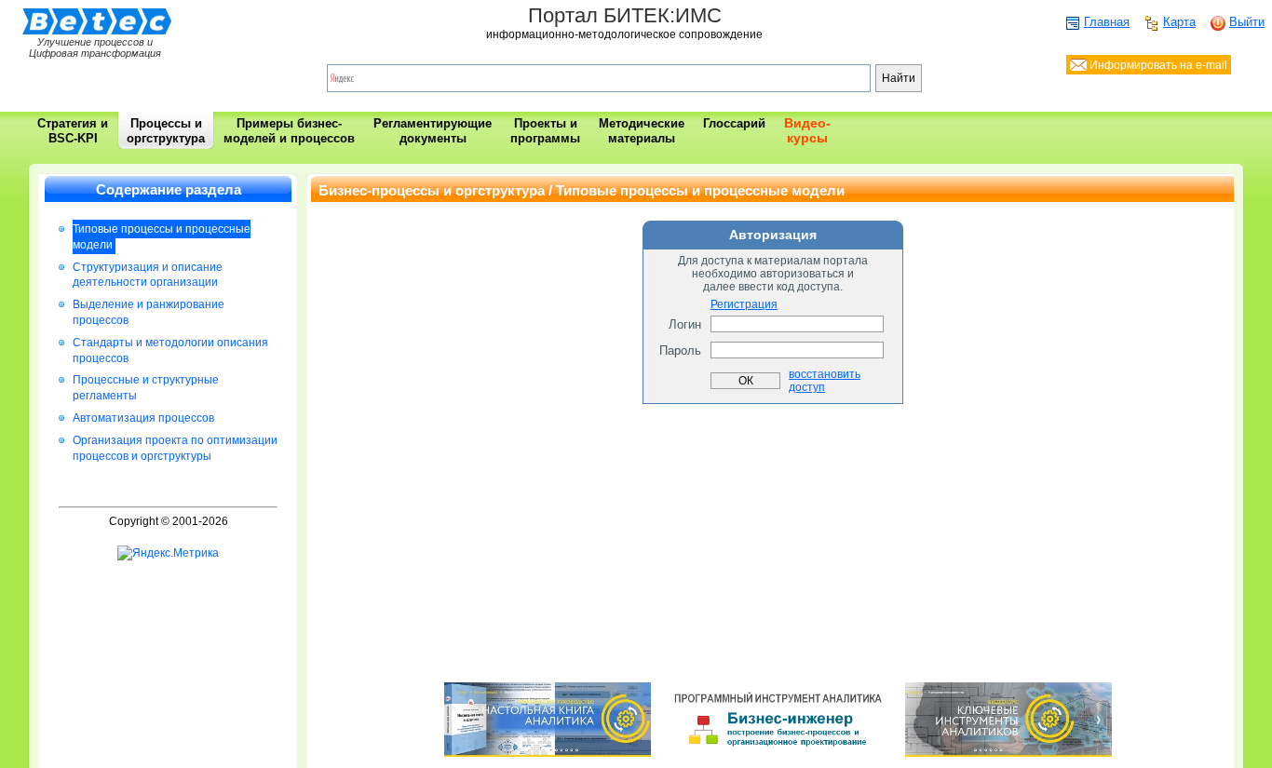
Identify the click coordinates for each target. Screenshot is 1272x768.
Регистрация (744, 304)
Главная (1107, 22)
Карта (1179, 22)
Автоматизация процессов (143, 417)
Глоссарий (734, 123)
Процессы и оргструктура (166, 130)
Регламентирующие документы (432, 130)
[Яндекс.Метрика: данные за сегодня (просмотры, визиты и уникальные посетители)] (168, 553)
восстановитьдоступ (824, 381)
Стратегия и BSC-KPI (72, 130)
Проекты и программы (545, 130)
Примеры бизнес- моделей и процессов (289, 130)
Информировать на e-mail (1157, 65)
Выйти (1247, 22)
